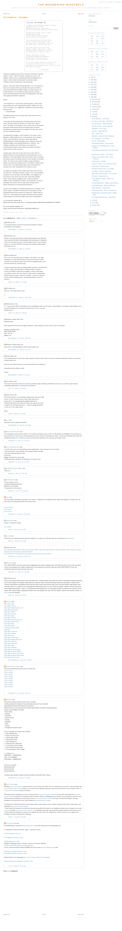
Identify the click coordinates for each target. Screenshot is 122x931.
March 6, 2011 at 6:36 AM (17, 473)
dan (29, 549)
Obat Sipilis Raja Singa (10, 643)
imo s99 (8, 536)
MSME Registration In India (12, 841)
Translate (101, 215)
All (102, 43)
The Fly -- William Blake (98, 141)
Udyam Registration (28, 825)
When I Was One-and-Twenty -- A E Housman (104, 173)
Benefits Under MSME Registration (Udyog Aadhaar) (18, 845)
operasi (79, 549)
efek (44, 553)
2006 (92, 79)
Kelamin (19, 549)
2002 (92, 89)
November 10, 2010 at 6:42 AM (19, 425)
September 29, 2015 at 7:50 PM (19, 660)
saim (7, 497)
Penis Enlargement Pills (12, 431)
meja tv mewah (8, 670)
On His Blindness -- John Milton (100, 118)
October (94, 104)
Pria (26, 549)
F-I (102, 52)
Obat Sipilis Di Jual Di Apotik (12, 649)
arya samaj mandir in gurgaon (20, 806)
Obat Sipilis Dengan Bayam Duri (13, 639)
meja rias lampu (8, 686)
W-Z (97, 43)
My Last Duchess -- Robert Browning (102, 123)
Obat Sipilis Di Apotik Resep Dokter (14, 655)
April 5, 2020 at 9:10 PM (17, 817)
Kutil (15, 549)
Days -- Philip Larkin (97, 133)
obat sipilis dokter (9, 623)
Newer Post (6, 13)
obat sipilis (7, 629)
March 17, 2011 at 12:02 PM (18, 491)
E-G (102, 36)
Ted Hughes (45, 69)
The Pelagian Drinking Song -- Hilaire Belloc (104, 197)
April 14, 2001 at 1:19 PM (17, 282)
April (93, 200)
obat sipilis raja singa (10, 613)
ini (38, 549)
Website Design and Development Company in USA (18, 861)
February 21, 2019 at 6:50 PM (19, 693)
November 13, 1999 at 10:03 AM (19, 229)
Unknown (8, 601)
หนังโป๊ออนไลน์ (10, 480)
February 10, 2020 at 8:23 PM (19, 778)
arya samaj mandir (16, 786)
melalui (57, 549)
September (95, 106)
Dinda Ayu (9, 699)
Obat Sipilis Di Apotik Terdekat (12, 651)
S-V (92, 56)
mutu (23, 553)
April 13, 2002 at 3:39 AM (17, 313)
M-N (102, 38)
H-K (92, 38)
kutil (5, 553)
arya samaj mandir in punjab (42, 800)
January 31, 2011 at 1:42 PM (18, 462)
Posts (92, 221)
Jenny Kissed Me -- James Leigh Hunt (102, 126)
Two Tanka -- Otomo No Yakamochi (101, 171)
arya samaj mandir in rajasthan (24, 810)
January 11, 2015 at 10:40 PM (19, 556)
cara (75, 549)
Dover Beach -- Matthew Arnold (100, 166)
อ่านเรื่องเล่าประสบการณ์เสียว (14, 468)
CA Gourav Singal (11, 823)
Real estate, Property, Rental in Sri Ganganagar (37, 857)
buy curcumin (8, 511)
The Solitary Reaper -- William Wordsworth (103, 185)
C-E (97, 52)
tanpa (41, 553)
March (94, 202)
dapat (47, 549)
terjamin (37, 553)
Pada (23, 549)
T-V (92, 43)
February (94, 205)
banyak (18, 551)
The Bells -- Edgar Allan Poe (99, 131)
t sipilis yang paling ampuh (11, 627)
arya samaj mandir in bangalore (47, 794)
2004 (92, 84)
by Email (110, 2)
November (95, 101)
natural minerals (8, 507)
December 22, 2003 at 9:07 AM (19, 349)
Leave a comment (28, 218)
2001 (92, 92)
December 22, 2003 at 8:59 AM (19, 338)
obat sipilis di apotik (9, 611)
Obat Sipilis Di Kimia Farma (12, 657)
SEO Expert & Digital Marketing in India (15, 851)
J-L (92, 54)
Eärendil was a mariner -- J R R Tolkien (102, 154)
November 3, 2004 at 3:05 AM (19, 375)
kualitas (29, 553)
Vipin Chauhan (10, 784)
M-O (97, 54)
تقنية (7, 420)
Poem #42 (33, 86)
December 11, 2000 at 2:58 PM (19, 249)
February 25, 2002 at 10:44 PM (19, 297)
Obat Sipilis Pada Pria (10, 641)
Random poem (93, 22)
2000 (92, 94)
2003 (92, 87)
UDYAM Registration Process (12, 833)
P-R (102, 54)
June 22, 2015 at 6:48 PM (17, 595)
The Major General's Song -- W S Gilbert (103, 168)
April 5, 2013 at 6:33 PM (17, 529)
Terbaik (9, 553)
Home (43, 13)
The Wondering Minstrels (61, 4)
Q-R (97, 41)
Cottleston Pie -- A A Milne (99, 161)
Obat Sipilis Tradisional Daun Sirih (13, 608)
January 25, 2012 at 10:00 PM (19, 514)
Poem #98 (30, 22)
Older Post (81, 13)
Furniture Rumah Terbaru (13, 666)
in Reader (118, 2)
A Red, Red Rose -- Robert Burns (101, 188)
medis (68, 549)
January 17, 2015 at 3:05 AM (18, 572)
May (93, 116)
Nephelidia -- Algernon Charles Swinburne (103, 136)
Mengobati (11, 549)
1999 (92, 97)
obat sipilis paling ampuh (11, 610)
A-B (92, 36)
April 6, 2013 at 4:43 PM (17, 541)
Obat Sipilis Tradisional (10, 631)
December (95, 99)
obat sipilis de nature (10, 606)
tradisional (30, 551)
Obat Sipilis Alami (9, 635)
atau (5, 551)
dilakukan (52, 549)
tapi (8, 551)
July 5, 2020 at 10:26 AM (17, 866)
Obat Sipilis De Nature (10, 647)
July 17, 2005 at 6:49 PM (17, 388)
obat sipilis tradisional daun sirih (13, 619)
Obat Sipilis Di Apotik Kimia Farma (13, 653)
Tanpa (35, 549)
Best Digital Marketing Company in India (15, 853)
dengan (72, 549)
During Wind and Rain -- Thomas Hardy (102, 143)
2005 (92, 82)
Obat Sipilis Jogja (9, 604)
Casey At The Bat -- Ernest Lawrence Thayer (104, 163)
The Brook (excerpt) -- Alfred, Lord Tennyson (104, 190)
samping (48, 553)
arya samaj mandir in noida (13, 788)
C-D (97, 36)
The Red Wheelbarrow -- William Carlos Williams (105, 183)
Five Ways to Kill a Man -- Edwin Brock (102, 121)
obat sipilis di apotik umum (11, 621)
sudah (13, 551)
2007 (92, 77)
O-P (92, 41)
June (93, 114)
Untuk (6, 549)
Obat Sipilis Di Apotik (10, 633)
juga (10, 551)
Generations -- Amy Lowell (99, 128)
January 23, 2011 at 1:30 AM (18, 440)
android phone (70, 538)
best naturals (7, 509)
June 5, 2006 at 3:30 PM (16, 413)
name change (8, 810)
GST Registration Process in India (13, 837)
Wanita (32, 549)
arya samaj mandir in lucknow (44, 798)
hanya (44, 549)
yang (33, 553)
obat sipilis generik (9, 625)
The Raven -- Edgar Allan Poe (100, 176)
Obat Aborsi (9, 563)
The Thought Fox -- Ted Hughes (15, 17)
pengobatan (63, 549)
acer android (7, 527)
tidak (40, 549)
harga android (10, 520)
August (94, 109)
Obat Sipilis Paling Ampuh (11, 637)
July (93, 111)
